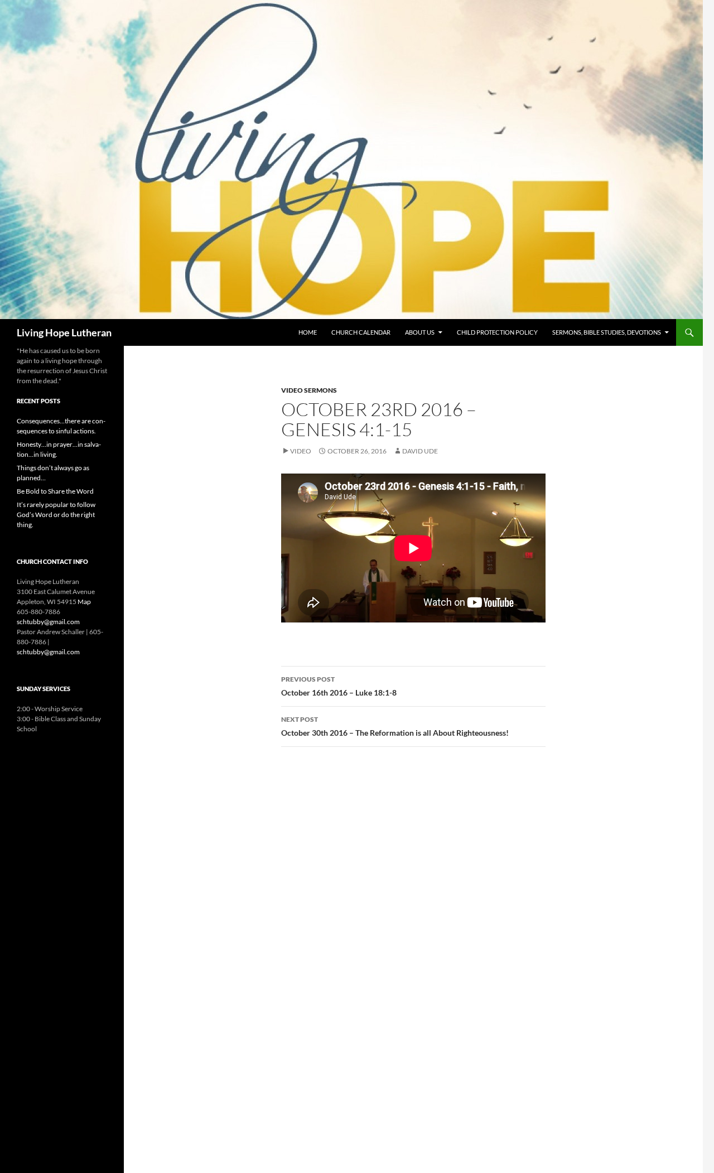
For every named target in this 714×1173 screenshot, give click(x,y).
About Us (420, 332)
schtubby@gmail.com (48, 621)
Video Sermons (309, 390)
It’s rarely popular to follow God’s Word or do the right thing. (56, 514)
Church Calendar (360, 332)
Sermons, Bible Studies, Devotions (606, 332)
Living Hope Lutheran (64, 332)
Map (84, 601)
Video (300, 451)
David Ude (420, 451)
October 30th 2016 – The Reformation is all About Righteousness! (395, 726)
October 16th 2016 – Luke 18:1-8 (339, 686)
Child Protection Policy (497, 332)
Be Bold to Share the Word (55, 491)
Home (307, 332)
